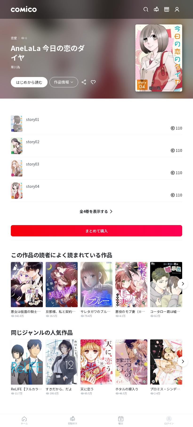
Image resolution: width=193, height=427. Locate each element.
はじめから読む (29, 82)
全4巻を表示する (94, 211)
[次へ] (182, 284)
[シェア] (84, 82)
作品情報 (61, 82)
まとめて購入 (96, 231)
